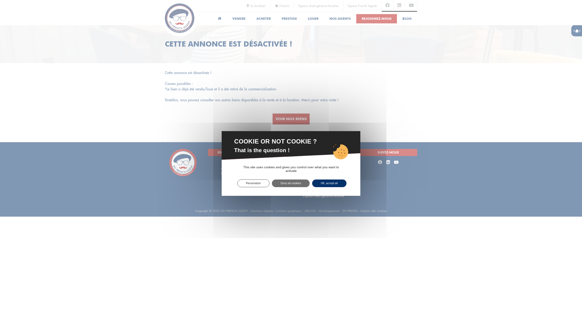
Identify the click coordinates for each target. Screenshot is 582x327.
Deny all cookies (291, 183)
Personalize (253, 183)
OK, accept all (329, 183)
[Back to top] (569, 307)
